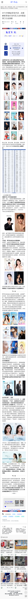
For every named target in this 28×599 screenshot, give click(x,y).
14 (26, 571)
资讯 (6, 6)
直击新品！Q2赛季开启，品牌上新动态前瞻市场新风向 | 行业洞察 (21, 568)
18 (12, 571)
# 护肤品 (5, 516)
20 (12, 554)
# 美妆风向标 (8, 514)
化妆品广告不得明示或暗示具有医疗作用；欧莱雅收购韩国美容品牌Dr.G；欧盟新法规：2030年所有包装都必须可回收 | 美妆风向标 (21, 551)
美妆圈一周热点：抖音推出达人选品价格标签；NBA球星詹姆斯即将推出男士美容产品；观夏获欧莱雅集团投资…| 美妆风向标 (7, 568)
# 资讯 (14, 514)
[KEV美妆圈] (14, 2)
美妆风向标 (10, 6)
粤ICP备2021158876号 (14, 595)
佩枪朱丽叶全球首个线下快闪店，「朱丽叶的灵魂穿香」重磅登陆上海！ (7, 551)
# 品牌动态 (19, 514)
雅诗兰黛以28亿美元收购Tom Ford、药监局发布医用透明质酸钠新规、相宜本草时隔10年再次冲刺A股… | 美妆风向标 (7, 584)
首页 (3, 6)
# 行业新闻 (17, 516)
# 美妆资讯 (11, 516)
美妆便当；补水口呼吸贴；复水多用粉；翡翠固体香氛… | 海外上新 (21, 584)
